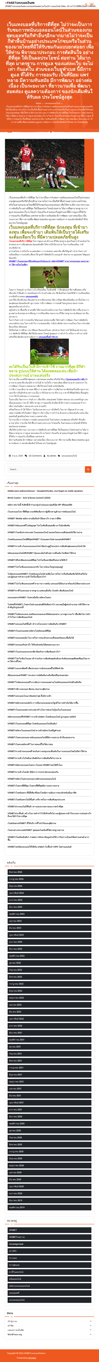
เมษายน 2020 (15, 1172)
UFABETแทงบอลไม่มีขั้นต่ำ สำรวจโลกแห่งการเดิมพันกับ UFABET (37, 624)
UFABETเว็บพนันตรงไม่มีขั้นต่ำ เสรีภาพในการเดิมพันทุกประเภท (36, 799)
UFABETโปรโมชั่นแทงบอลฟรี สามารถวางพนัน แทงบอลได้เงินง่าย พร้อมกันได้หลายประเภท (49, 583)
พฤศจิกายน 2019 (16, 1207)
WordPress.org (15, 1334)
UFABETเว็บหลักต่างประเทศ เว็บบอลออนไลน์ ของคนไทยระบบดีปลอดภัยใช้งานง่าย (45, 532)
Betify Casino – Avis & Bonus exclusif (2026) (29, 498)
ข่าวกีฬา (13, 1251)
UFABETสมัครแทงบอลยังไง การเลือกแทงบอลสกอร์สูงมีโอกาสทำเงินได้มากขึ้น (43, 703)
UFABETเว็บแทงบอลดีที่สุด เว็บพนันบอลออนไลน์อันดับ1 (32, 723)
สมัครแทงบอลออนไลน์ (19, 1286)
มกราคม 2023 (15, 942)
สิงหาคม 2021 (15, 1060)
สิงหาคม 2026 (15, 872)
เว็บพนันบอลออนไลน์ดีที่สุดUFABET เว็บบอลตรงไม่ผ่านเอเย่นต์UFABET (39, 539)
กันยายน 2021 (15, 1053)
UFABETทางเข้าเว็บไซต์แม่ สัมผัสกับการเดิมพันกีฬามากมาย (34, 758)
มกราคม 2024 (15, 900)
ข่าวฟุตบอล (14, 1265)
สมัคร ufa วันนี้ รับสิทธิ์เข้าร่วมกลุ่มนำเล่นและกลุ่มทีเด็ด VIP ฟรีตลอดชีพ (40, 505)
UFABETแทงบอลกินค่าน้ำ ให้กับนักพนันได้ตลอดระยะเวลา (34, 644)
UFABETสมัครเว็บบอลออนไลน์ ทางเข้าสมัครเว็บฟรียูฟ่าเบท (34, 730)
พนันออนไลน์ (15, 1279)
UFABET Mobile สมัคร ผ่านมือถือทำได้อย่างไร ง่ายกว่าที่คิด (34, 518)
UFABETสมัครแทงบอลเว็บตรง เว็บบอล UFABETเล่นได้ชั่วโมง (35, 765)
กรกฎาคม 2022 (16, 984)
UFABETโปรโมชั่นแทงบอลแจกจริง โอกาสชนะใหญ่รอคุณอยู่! (35, 567)
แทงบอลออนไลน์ (52, 103)
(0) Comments (35, 456)
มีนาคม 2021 (15, 1095)
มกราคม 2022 (15, 1026)
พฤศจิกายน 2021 (16, 1040)
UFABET (13, 1230)
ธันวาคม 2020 (15, 1116)
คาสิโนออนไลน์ (16, 1272)
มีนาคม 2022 (15, 1012)
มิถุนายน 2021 (15, 1074)
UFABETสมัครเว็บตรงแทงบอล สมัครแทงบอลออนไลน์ (32, 779)
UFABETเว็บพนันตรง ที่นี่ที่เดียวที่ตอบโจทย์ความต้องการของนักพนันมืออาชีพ (42, 793)
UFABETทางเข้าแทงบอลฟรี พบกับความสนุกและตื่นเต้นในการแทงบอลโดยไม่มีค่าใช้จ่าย (47, 751)
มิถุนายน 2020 (15, 1158)
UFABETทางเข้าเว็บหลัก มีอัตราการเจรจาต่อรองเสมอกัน (33, 772)
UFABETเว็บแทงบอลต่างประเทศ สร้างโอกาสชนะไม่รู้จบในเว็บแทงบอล (39, 710)
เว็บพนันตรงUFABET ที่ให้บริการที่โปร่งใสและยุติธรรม (32, 823)
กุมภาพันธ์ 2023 (16, 935)
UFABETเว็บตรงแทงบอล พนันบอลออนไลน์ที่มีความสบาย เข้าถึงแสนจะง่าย (41, 737)
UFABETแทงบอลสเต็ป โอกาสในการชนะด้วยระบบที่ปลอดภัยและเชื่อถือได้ (41, 638)
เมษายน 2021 (15, 1088)
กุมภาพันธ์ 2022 (16, 1019)
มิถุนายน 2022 (15, 991)
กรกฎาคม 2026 (16, 879)
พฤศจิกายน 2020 (16, 1123)
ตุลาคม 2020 (15, 1130)
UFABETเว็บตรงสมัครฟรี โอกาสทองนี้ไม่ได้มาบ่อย (30, 744)
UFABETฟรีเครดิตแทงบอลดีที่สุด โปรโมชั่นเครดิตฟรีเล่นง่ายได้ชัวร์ (37, 560)
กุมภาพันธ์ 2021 (16, 1102)
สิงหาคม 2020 (15, 1144)
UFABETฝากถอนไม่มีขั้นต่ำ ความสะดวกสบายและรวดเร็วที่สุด (35, 806)
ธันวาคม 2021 (15, 1033)
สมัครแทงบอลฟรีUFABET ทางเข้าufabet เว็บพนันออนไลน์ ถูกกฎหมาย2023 (42, 717)
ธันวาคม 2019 (15, 1200)
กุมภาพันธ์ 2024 (16, 893)
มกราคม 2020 (15, 1193)
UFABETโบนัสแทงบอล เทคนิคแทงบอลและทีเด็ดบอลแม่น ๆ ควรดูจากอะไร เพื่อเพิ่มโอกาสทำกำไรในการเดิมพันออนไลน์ (49, 615)
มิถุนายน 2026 (15, 886)
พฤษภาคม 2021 (16, 1081)
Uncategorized (16, 1244)
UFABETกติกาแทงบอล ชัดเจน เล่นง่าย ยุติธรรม (29, 689)
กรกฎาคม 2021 (16, 1067)
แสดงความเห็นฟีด (16, 1330)
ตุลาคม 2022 (15, 963)
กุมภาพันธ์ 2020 (16, 1186)
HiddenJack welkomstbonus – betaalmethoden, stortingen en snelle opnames (45, 491)
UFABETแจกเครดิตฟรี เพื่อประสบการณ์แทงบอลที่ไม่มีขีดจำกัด (36, 668)
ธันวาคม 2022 (15, 949)
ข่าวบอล (13, 1258)
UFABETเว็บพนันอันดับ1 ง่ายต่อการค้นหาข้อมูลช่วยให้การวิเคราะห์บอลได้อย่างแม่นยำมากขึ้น (48, 838)
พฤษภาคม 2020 (16, 1165)
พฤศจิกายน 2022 (16, 956)
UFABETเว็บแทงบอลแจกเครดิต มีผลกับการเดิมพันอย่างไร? (34, 651)
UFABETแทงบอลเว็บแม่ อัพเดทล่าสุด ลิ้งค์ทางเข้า (29, 696)
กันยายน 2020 (15, 1137)
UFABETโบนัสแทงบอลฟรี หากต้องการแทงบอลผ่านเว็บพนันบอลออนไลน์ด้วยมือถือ (44, 682)
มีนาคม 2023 (15, 928)
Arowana (32, 1358)
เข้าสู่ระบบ (12, 1321)
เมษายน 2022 (15, 1005)
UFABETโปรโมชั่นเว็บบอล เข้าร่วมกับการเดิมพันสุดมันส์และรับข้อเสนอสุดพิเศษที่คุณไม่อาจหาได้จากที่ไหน (49, 660)
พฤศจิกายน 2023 (16, 914)
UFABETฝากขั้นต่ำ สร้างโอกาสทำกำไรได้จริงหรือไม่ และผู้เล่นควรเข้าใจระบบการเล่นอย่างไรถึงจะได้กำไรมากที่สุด (49, 815)
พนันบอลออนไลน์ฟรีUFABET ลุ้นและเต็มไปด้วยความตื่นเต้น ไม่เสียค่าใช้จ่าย (42, 553)
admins (53, 456)
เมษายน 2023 (15, 921)
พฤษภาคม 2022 (16, 998)
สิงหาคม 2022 (15, 977)
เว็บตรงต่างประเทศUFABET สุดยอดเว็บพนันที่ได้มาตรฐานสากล (36, 830)
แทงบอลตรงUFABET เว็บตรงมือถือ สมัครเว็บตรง (29, 597)
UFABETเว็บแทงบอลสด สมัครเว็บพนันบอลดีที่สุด (29, 631)
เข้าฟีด (11, 1325)
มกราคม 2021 (15, 1109)
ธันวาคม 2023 (15, 907)
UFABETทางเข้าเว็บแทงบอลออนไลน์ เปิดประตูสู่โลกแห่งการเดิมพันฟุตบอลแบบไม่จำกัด (47, 546)
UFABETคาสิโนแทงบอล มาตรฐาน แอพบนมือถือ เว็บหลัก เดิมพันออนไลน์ (40, 590)
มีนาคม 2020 (15, 1179)
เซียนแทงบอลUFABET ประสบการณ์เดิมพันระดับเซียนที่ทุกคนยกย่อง (38, 675)
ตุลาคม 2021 (15, 1047)
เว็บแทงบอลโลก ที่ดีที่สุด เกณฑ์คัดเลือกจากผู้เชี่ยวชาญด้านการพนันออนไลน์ (42, 511)
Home (38, 103)
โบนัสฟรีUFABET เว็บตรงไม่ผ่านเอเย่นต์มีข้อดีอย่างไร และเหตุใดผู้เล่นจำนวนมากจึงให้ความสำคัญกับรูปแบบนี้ (48, 606)
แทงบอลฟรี (14, 1293)
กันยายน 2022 (15, 970)
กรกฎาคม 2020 (16, 1151)
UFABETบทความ (17, 1237)
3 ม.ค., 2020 (17, 456)
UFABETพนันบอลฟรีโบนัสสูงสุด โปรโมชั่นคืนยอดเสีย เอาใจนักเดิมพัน (39, 525)
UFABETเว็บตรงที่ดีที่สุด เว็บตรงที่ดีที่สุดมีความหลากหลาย (33, 786)
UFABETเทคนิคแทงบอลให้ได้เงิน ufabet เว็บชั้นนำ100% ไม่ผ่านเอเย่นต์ (39, 847)
